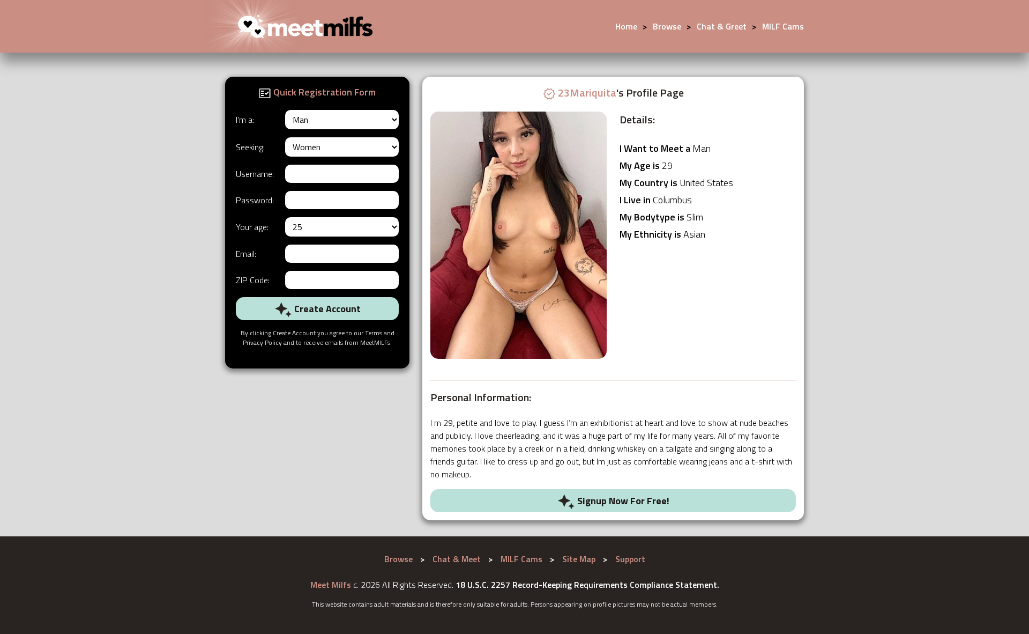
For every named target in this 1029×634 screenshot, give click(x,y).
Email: (246, 253)
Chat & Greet (722, 26)
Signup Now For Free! (622, 500)
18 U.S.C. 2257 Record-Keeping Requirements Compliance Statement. (587, 584)
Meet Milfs (330, 584)
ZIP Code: (253, 280)
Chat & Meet (457, 558)
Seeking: (250, 147)
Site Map (578, 558)
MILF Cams (783, 26)
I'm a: (245, 119)
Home (626, 26)
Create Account (326, 308)
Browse (667, 26)
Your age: (252, 226)
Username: (255, 173)
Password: (255, 200)
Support (630, 558)
